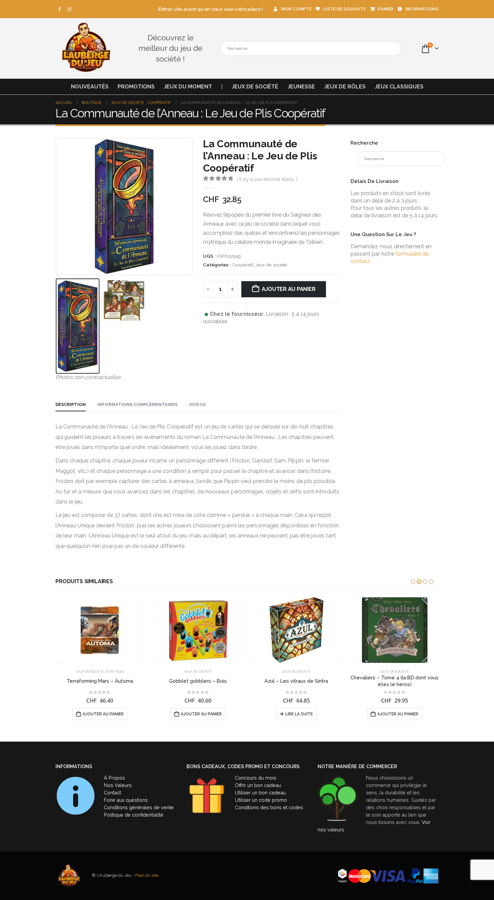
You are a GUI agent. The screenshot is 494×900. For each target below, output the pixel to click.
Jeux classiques (399, 86)
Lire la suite (299, 714)
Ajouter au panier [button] (103, 714)
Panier (385, 8)
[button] (57, 207)
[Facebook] (59, 9)
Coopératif (242, 264)
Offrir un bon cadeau (258, 785)
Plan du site (146, 875)
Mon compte (296, 8)
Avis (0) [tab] (197, 404)
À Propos (114, 778)
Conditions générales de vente (139, 807)
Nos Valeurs (118, 785)
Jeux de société (255, 86)
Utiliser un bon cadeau (260, 792)
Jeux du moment (188, 86)
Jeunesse (301, 86)
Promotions (136, 86)
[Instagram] (69, 9)
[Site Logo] (85, 48)
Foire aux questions (126, 800)
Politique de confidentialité (133, 815)
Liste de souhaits (345, 8)
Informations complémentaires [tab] (137, 404)
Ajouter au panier (289, 289)
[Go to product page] (100, 630)
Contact (112, 792)
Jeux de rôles (345, 86)
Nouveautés (90, 86)
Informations (422, 8)
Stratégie (115, 671)
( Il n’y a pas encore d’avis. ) (267, 179)
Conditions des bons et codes (269, 807)
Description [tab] (70, 404)
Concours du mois (255, 778)
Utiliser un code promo (261, 800)
